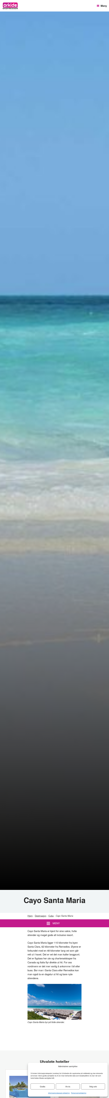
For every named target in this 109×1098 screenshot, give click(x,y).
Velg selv (93, 1086)
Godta (42, 1086)
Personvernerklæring (78, 1093)
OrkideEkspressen (10, 6)
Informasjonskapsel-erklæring (59, 1093)
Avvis (67, 1086)
